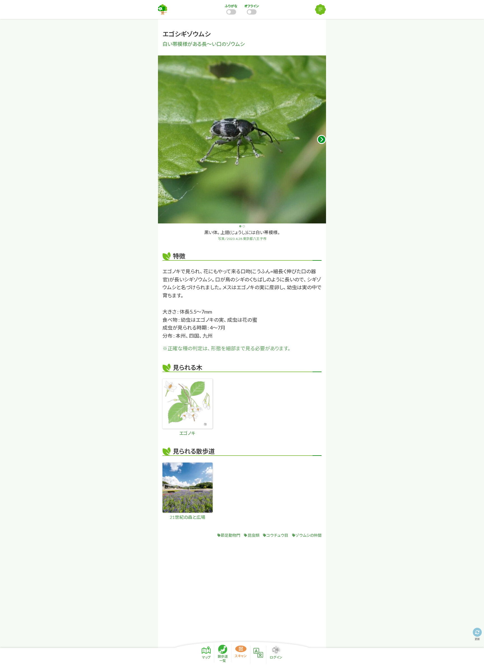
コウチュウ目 (277, 535)
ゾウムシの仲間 (308, 535)
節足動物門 (230, 535)
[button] (321, 139)
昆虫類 (253, 535)
